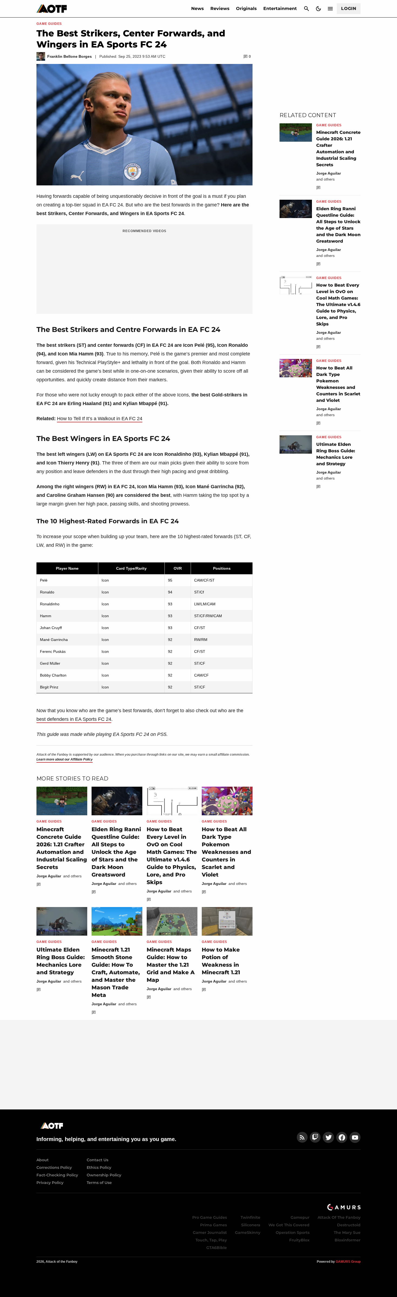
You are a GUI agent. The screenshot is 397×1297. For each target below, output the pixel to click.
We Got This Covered (288, 1225)
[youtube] (355, 1137)
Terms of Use (99, 1182)
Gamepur (300, 1217)
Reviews (220, 8)
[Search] (306, 8)
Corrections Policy (54, 1167)
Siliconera (250, 1225)
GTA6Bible (216, 1247)
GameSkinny (247, 1232)
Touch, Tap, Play (211, 1240)
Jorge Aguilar (48, 876)
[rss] (302, 1137)
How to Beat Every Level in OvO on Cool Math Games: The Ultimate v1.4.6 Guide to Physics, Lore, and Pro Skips (338, 305)
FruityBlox (299, 1240)
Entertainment (280, 8)
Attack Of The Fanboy (339, 1217)
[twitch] (315, 1137)
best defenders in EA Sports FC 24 (73, 719)
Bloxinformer (348, 1240)
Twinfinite (250, 1217)
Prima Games (213, 1225)
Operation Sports (292, 1232)
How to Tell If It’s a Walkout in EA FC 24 (99, 418)
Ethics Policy (99, 1167)
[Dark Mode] (318, 8)
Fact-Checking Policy (57, 1175)
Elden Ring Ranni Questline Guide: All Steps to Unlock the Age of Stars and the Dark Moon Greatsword (116, 852)
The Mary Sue (347, 1232)
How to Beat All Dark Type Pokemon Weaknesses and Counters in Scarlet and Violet (226, 852)
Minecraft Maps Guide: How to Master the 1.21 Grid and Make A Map (171, 964)
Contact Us (97, 1159)
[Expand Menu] (330, 8)
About (42, 1159)
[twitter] (328, 1137)
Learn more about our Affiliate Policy (64, 759)
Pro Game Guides (209, 1217)
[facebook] (341, 1137)
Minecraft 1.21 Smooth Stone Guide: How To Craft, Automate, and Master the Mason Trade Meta (116, 972)
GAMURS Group (348, 1262)
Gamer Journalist (210, 1232)
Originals (246, 8)
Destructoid (349, 1225)
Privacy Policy (49, 1182)
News (197, 8)
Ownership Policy (104, 1175)
